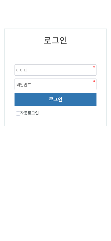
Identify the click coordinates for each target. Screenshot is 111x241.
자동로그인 (29, 113)
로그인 (55, 99)
